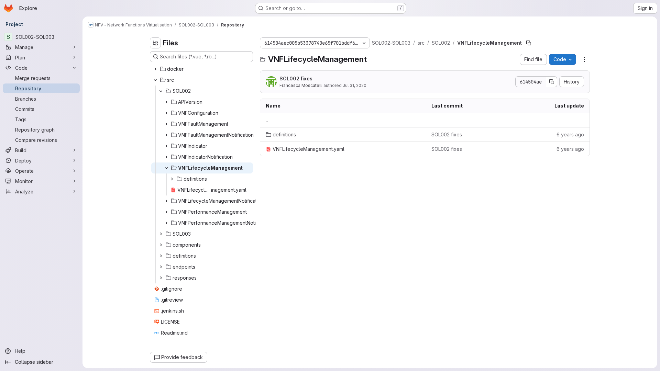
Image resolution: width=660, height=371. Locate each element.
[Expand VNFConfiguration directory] (166, 113)
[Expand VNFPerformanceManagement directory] (166, 212)
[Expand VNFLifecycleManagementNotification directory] (166, 201)
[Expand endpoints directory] (161, 267)
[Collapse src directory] (155, 80)
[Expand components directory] (161, 245)
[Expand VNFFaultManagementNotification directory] (166, 135)
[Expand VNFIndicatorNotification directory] (166, 157)
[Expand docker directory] (155, 69)
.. (267, 120)
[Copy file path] (528, 42)
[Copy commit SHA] (551, 81)
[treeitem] (202, 69)
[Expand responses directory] (161, 278)
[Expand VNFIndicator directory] (166, 146)
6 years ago (570, 134)
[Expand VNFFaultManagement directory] (166, 124)
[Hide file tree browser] (155, 42)
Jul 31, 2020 (354, 85)
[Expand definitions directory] (172, 179)
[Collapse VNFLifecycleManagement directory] (166, 168)
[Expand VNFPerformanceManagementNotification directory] (166, 223)
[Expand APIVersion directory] (166, 102)
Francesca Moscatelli (300, 85)
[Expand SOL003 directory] (161, 234)
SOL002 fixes (295, 78)
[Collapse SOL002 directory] (161, 91)
